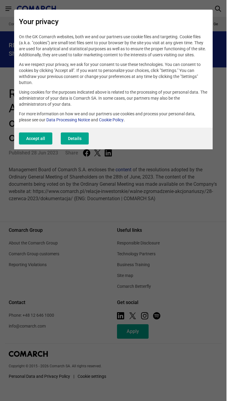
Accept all (35, 138)
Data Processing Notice (68, 119)
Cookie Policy (111, 119)
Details (75, 138)
